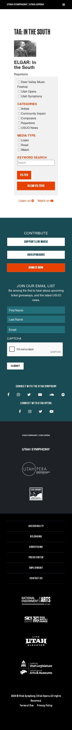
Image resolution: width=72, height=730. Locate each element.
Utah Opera (28, 91)
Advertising (36, 547)
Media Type (26, 135)
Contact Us (36, 578)
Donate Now (36, 267)
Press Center (36, 557)
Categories (27, 104)
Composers (28, 118)
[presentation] (35, 349)
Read (24, 145)
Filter (24, 175)
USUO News (29, 128)
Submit (15, 366)
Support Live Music (36, 241)
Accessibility (36, 526)
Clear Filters (36, 185)
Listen (25, 140)
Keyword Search (32, 157)
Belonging (36, 536)
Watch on (43, 200)
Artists (25, 108)
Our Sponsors (36, 254)
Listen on (25, 200)
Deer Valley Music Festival (31, 84)
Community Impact (33, 113)
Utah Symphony (31, 96)
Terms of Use (27, 705)
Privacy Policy (44, 705)
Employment (36, 568)
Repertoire (28, 123)
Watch (25, 150)
